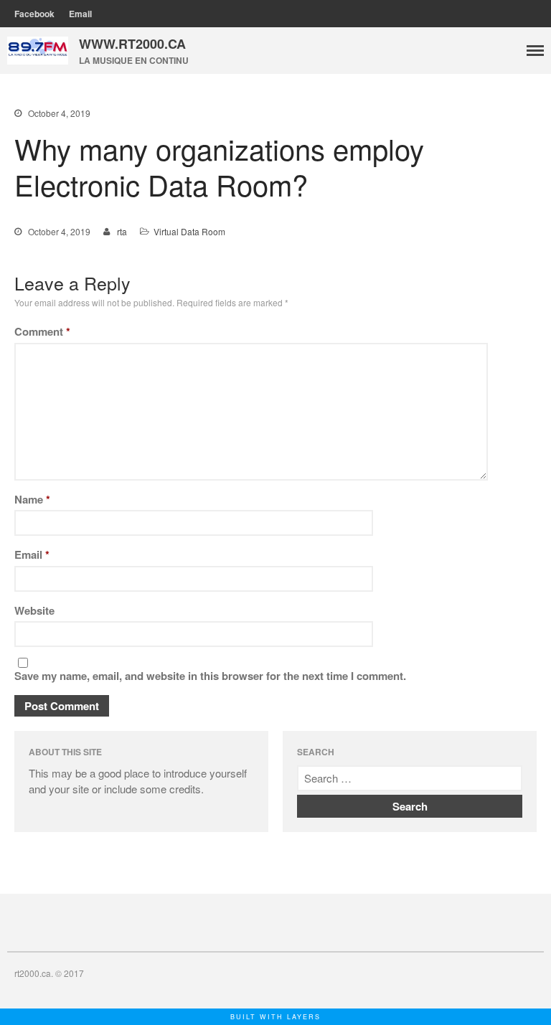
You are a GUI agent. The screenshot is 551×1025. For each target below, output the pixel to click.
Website (34, 610)
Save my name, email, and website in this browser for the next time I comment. (210, 676)
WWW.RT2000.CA (132, 43)
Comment (42, 331)
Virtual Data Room (189, 231)
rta (122, 231)
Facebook (34, 13)
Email (80, 13)
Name (32, 499)
